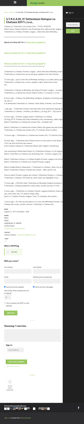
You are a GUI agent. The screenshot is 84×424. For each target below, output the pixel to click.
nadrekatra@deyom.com (26, 235)
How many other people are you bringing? (16, 291)
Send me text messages (44, 287)
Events (12, 12)
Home (6, 12)
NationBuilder (25, 418)
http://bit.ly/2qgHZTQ (36, 42)
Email (6, 277)
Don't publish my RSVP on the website (17, 304)
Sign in (71, 13)
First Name (8, 267)
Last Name (37, 267)
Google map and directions (14, 228)
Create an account (14, 366)
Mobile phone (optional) (42, 277)
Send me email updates (15, 287)
